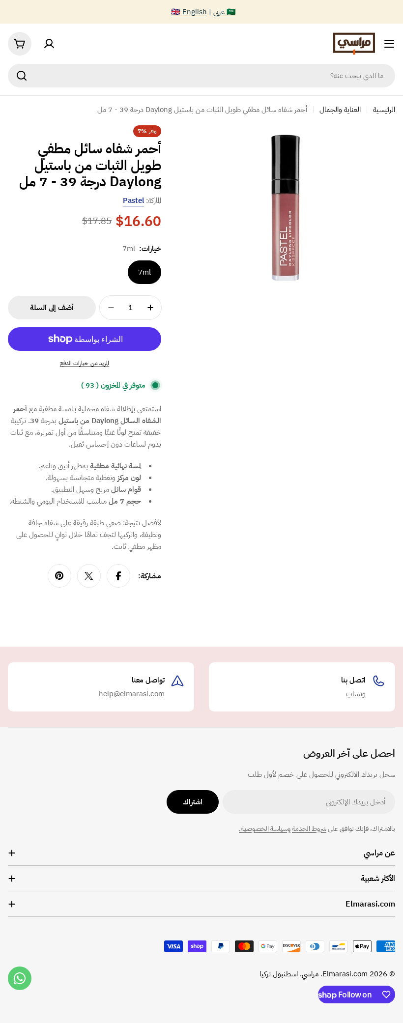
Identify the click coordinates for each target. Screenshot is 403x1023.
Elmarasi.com (345, 973)
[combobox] (201, 75)
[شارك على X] (89, 576)
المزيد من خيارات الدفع (85, 363)
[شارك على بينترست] (59, 576)
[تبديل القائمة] (389, 44)
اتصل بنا (353, 680)
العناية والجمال (340, 109)
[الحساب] (49, 44)
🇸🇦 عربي (224, 11)
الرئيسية (384, 109)
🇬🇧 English (189, 11)
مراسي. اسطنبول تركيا (288, 973)
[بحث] (22, 76)
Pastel (133, 200)
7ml (144, 272)
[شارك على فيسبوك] (118, 576)
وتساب (356, 693)
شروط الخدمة (309, 829)
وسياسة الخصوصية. (264, 829)
